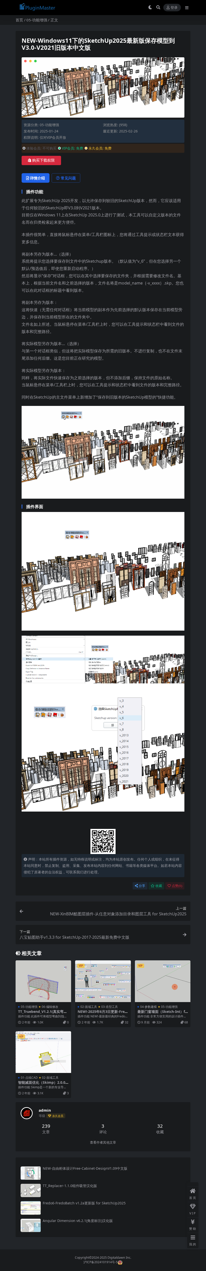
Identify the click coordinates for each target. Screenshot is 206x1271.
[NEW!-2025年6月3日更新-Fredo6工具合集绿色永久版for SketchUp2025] (103, 981)
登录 (174, 8)
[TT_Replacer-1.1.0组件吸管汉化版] (31, 1190)
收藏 (159, 886)
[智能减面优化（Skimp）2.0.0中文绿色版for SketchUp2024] (43, 1052)
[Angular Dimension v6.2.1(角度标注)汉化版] (31, 1225)
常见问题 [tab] (68, 177)
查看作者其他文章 (103, 1142)
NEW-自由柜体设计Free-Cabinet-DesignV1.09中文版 (85, 1168)
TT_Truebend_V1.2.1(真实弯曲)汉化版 (43, 1013)
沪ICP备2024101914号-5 (100, 1262)
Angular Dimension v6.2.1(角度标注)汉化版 (78, 1220)
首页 (19, 19)
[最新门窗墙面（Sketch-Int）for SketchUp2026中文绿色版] (162, 981)
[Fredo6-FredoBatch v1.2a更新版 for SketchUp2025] (31, 1207)
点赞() (177, 886)
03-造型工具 (109, 1007)
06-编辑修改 (50, 1007)
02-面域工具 (88, 1007)
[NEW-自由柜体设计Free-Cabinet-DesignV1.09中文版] (31, 1173)
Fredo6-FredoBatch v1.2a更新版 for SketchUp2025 (84, 1203)
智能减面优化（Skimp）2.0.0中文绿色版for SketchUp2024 (42, 1084)
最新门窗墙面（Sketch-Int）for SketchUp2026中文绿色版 (162, 1013)
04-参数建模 (148, 1007)
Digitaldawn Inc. (119, 1257)
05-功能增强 (36, 19)
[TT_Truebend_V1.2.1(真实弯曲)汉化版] (43, 981)
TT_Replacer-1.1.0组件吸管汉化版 (70, 1185)
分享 (142, 886)
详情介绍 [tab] (37, 177)
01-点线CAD (29, 1077)
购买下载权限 (43, 160)
